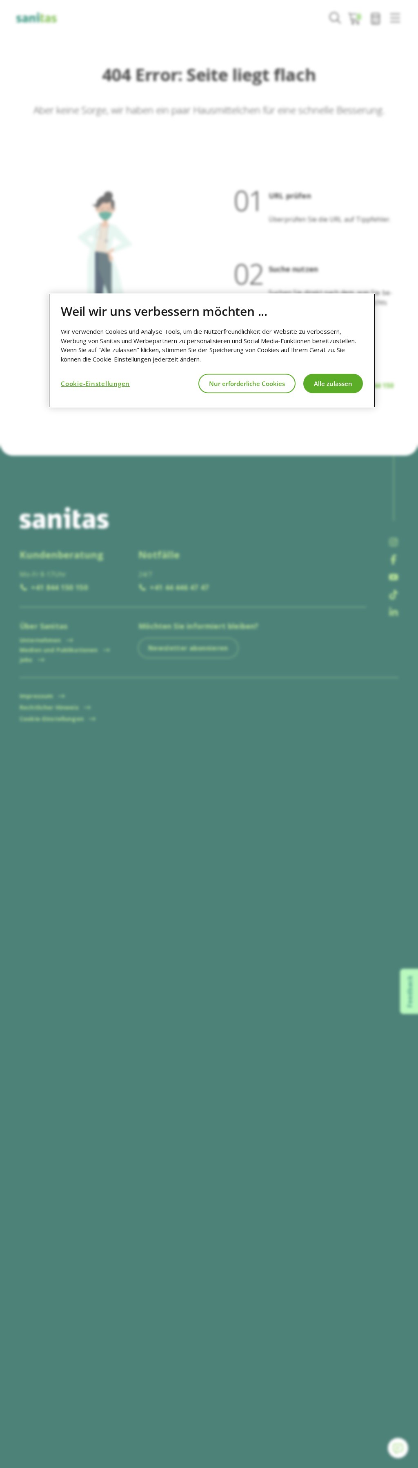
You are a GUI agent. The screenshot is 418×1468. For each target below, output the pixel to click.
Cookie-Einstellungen (95, 383)
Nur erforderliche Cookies (247, 383)
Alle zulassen (333, 383)
